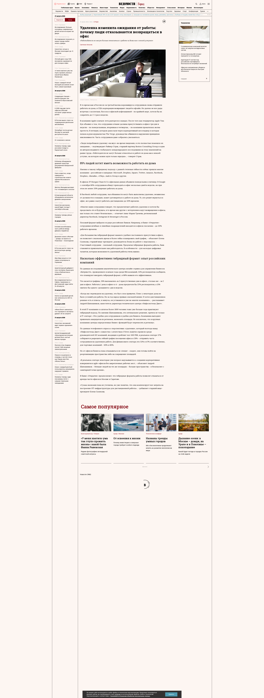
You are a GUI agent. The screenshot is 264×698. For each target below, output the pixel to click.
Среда (96, 22)
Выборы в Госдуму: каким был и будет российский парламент (196, 15)
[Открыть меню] (208, 4)
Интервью (181, 8)
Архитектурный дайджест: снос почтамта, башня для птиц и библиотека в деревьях (64, 271)
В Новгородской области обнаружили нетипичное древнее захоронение (64, 197)
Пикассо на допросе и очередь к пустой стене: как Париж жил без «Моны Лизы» (63, 358)
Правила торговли (77, 11)
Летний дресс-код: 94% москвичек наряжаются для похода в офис (63, 61)
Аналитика (113, 11)
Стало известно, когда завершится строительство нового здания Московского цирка (63, 177)
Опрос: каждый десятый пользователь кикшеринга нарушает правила (64, 369)
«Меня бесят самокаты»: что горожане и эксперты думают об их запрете (64, 312)
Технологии (114, 8)
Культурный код (87, 434)
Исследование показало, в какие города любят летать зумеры (64, 41)
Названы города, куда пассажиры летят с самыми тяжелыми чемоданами (63, 380)
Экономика (85, 8)
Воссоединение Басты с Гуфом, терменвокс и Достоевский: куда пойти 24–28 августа (64, 283)
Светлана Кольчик (86, 45)
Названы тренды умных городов (63, 216)
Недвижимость (131, 8)
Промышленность (139, 11)
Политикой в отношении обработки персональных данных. (130, 696)
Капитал (121, 11)
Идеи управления (91, 11)
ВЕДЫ (67, 11)
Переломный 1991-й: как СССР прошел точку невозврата (112, 15)
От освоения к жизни (62, 140)
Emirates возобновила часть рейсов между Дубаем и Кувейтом (63, 229)
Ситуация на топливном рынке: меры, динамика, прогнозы (153, 15)
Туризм (202, 11)
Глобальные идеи (67, 8)
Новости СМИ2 (85, 474)
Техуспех (169, 11)
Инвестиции (104, 8)
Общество (150, 8)
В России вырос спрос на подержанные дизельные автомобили (64, 122)
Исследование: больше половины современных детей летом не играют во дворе (64, 30)
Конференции (193, 11)
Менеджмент (160, 8)
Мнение (121, 434)
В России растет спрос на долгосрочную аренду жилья (64, 250)
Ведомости (59, 11)
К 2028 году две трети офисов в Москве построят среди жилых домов (63, 111)
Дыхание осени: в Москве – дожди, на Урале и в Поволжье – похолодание (64, 239)
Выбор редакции (85, 15)
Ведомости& (103, 11)
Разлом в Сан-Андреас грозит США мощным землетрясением (63, 347)
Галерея (96, 434)
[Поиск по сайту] (196, 4)
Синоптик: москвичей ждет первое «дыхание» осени (63, 325)
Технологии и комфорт (153, 434)
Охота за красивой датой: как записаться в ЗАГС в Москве (64, 298)
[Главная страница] (132, 4)
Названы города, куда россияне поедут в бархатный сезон (63, 148)
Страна (129, 11)
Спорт (185, 11)
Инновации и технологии (155, 11)
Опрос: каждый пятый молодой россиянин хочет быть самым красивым (64, 85)
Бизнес (77, 8)
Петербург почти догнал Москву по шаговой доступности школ (63, 132)
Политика (142, 8)
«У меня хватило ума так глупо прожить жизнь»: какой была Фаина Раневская (63, 74)
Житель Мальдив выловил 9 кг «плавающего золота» (64, 188)
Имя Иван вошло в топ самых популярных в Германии (63, 260)
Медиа (122, 8)
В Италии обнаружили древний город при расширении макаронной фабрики (64, 164)
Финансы (94, 8)
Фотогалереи (198, 8)
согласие (118, 694)
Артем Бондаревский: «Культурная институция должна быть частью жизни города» (64, 336)
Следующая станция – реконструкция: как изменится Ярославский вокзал (63, 99)
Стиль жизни (171, 8)
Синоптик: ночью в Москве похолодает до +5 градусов (64, 51)
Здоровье (177, 11)
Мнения (189, 8)
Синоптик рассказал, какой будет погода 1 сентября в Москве (62, 207)
